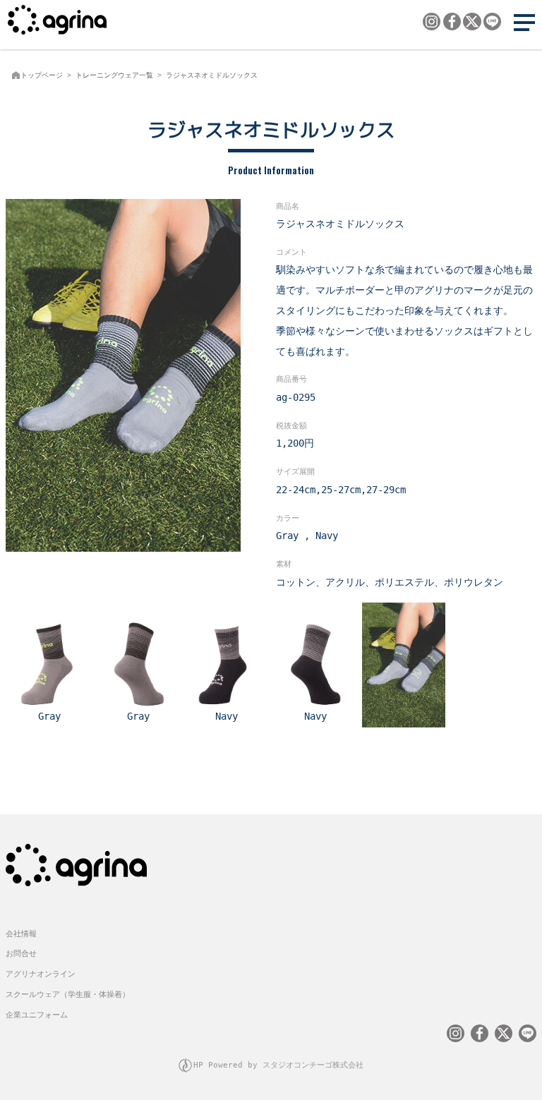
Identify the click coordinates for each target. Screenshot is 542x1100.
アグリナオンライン (41, 974)
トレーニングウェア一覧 (114, 75)
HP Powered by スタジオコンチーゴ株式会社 (278, 1065)
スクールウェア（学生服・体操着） (68, 994)
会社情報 (21, 933)
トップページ (41, 75)
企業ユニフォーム (37, 1015)
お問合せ (21, 953)
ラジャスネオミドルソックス (212, 75)
